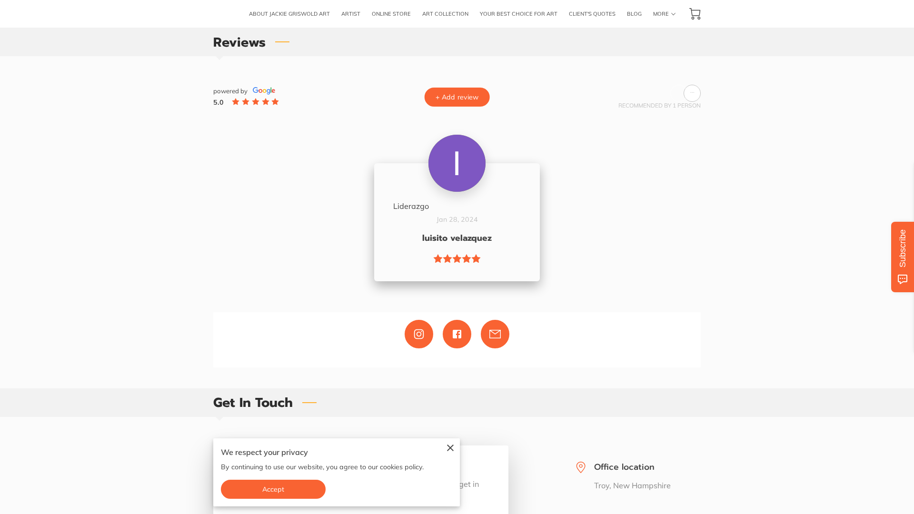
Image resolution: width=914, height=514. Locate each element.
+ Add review (457, 97)
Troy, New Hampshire (632, 485)
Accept (273, 489)
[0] (695, 14)
